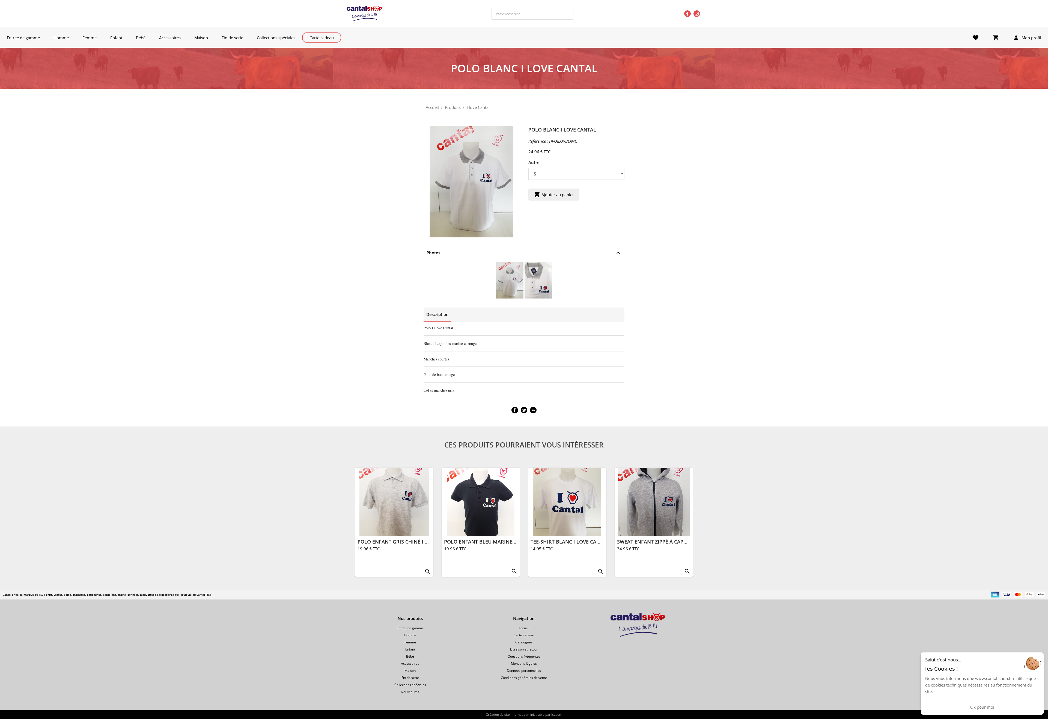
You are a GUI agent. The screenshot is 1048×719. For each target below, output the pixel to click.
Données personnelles (524, 670)
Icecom (556, 714)
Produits (453, 107)
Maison (201, 37)
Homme (61, 37)
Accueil (432, 107)
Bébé (140, 37)
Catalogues (523, 642)
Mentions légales (524, 663)
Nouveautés (410, 692)
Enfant (116, 37)
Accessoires (170, 37)
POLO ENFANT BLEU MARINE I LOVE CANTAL (496, 541)
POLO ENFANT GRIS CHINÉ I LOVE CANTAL (407, 541)
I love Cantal (478, 107)
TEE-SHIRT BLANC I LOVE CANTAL (570, 541)
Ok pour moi (982, 707)
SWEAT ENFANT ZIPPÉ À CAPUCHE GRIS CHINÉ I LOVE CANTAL (689, 541)
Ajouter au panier (554, 194)
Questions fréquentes (524, 656)
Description (437, 314)
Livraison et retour (524, 649)
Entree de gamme (23, 37)
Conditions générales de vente (524, 677)
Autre (534, 162)
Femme (89, 37)
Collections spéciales (276, 37)
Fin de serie (232, 37)
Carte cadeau (321, 37)
